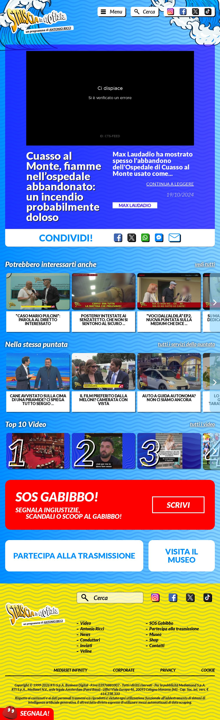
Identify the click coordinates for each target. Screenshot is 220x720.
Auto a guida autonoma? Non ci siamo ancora (169, 398)
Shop (153, 639)
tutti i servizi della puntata (186, 344)
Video (85, 623)
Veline (86, 651)
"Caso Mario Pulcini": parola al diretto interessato (38, 319)
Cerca (149, 11)
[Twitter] (195, 11)
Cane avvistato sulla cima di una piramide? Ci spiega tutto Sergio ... (38, 399)
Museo (155, 634)
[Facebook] (183, 11)
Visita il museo (181, 555)
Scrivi (178, 505)
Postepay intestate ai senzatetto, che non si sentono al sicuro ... (103, 319)
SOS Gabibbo (161, 623)
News (85, 634)
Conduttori (90, 639)
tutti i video (202, 424)
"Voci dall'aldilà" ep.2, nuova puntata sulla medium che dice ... (169, 319)
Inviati (86, 645)
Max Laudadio (135, 205)
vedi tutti (205, 264)
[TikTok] (208, 11)
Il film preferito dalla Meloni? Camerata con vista (103, 399)
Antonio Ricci (92, 628)
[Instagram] (170, 11)
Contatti (156, 645)
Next (215, 302)
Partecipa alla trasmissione (74, 555)
